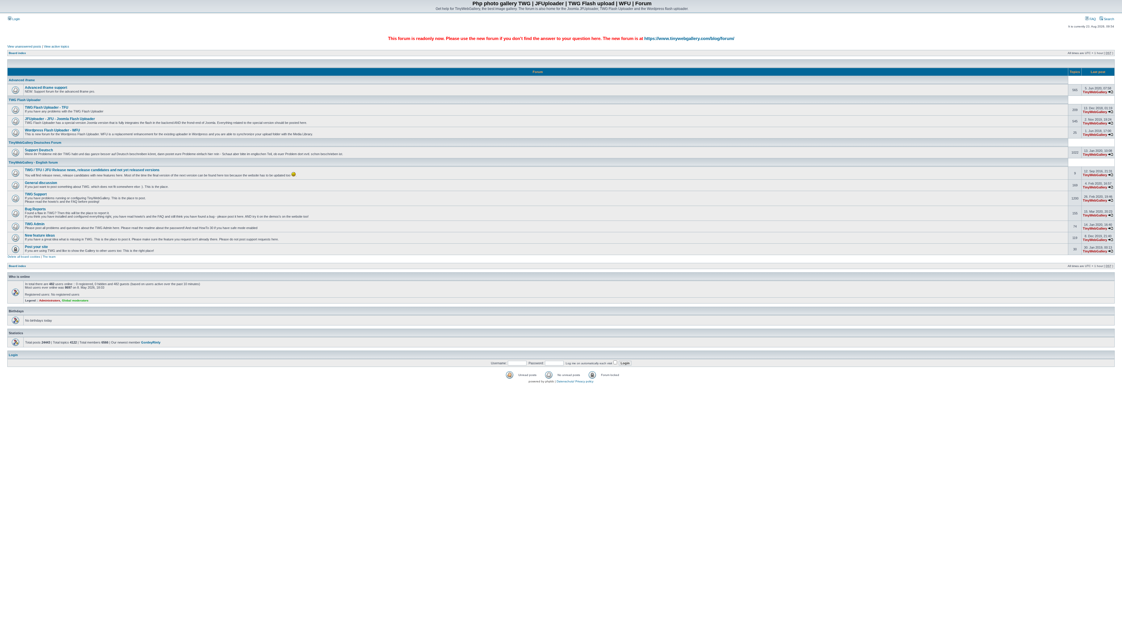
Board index (17, 53)
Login (15, 19)
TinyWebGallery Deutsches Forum (35, 142)
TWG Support (36, 194)
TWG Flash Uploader (25, 100)
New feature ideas (40, 235)
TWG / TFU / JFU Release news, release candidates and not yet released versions (92, 170)
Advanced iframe (22, 80)
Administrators (49, 300)
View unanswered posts (24, 46)
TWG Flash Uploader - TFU (46, 107)
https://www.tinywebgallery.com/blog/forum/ (689, 38)
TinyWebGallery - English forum (33, 162)
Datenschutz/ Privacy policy (575, 381)
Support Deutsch (39, 150)
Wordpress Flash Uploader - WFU (52, 130)
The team (49, 256)
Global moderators (75, 300)
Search (1108, 19)
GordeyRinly (150, 342)
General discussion (41, 183)
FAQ (1092, 19)
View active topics (56, 46)
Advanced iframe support (46, 88)
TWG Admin (34, 224)
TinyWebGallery (1095, 92)
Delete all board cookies (24, 256)
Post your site (36, 247)
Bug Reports (35, 209)
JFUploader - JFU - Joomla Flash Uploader (60, 119)
